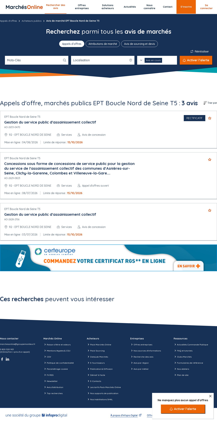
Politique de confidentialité (60, 363)
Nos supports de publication (104, 393)
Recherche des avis (143, 356)
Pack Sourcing (97, 350)
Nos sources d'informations (147, 350)
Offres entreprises (82, 7)
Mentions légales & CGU (58, 350)
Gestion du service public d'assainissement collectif (50, 122)
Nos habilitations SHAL (101, 399)
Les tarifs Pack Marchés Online (105, 387)
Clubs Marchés (184, 356)
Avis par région (141, 363)
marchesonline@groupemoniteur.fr (17, 344)
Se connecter (206, 7)
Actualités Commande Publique (192, 344)
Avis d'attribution (55, 387)
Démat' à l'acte (97, 375)
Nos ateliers (183, 369)
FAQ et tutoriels (184, 350)
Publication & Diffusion (101, 369)
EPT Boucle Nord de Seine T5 (22, 116)
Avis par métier (141, 369)
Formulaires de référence (190, 363)
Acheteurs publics (32, 20)
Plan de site (183, 375)
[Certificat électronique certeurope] (108, 257)
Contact (167, 6)
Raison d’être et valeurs (59, 344)
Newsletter (52, 381)
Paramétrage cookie (57, 369)
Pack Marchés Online (100, 344)
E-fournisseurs (97, 363)
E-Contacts (95, 381)
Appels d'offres (8, 20)
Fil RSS (50, 375)
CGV (49, 356)
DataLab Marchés (99, 356)
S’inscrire (186, 6)
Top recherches (55, 393)
